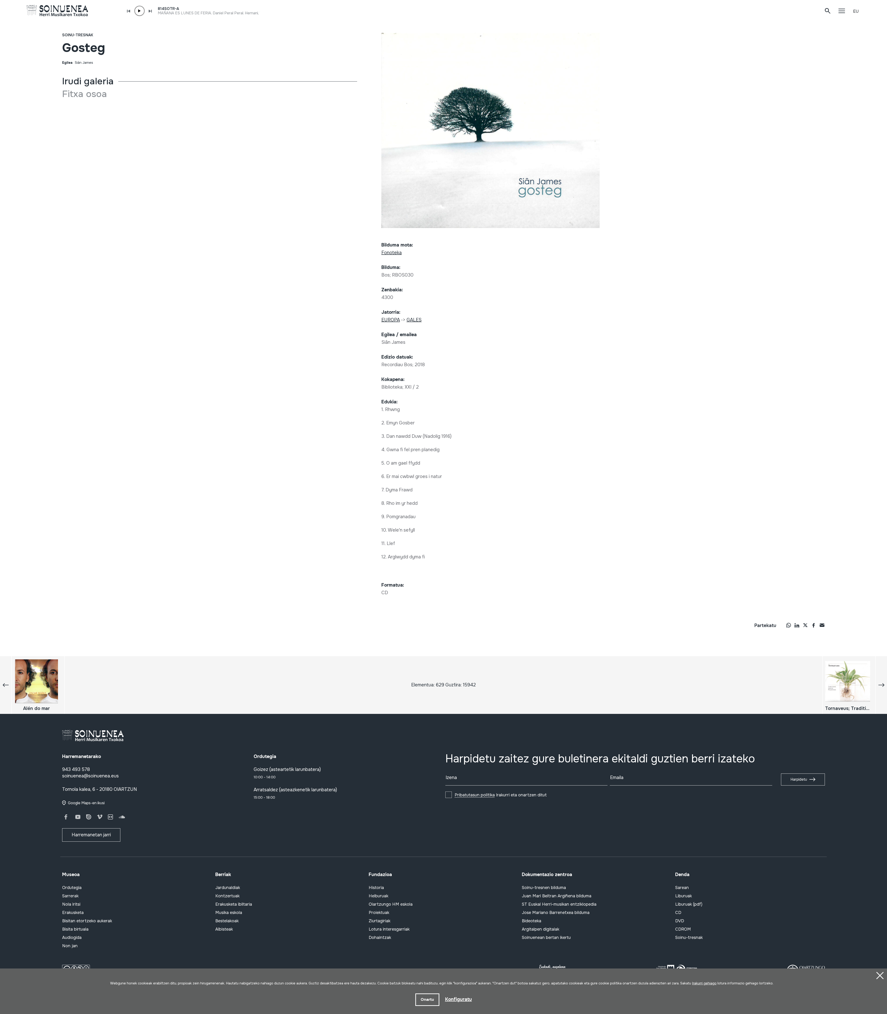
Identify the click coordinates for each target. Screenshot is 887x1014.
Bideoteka (531, 920)
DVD (679, 920)
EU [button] (856, 11)
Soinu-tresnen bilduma (544, 887)
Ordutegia (72, 887)
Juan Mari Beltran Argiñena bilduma (556, 895)
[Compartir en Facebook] (814, 625)
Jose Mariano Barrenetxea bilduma (555, 912)
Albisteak (224, 929)
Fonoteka (391, 253)
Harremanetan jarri (91, 835)
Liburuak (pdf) (688, 904)
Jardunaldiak (227, 887)
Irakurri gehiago (704, 983)
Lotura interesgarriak (389, 929)
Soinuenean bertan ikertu (546, 937)
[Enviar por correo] (822, 625)
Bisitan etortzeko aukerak (87, 920)
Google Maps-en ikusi (86, 803)
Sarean (682, 887)
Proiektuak (379, 912)
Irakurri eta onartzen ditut (501, 795)
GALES (414, 320)
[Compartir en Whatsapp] (789, 625)
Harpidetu (798, 779)
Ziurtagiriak (379, 920)
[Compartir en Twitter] (805, 625)
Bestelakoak (227, 920)
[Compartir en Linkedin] (797, 625)
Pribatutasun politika (475, 795)
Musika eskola (228, 912)
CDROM (683, 929)
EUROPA (390, 320)
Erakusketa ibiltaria (233, 904)
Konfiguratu (458, 999)
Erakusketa (73, 912)
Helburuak (378, 895)
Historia (376, 887)
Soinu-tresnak (77, 35)
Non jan (70, 945)
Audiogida (72, 937)
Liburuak (683, 895)
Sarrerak (70, 895)
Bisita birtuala (75, 929)
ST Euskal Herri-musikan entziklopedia (559, 904)
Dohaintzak (380, 937)
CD (678, 912)
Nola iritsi (71, 904)
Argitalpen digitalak (540, 929)
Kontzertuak (227, 895)
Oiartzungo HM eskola (391, 904)
